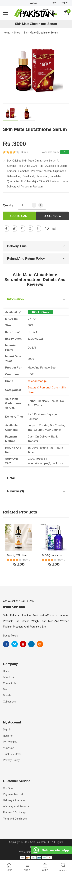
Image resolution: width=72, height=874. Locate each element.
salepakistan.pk (37, 380)
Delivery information (14, 800)
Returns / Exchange (14, 812)
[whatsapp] (30, 228)
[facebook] (6, 228)
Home (6, 32)
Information (15, 299)
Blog (5, 689)
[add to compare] (54, 228)
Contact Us (9, 683)
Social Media (10, 635)
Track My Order (12, 754)
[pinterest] (22, 228)
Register (65, 2)
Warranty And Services (16, 806)
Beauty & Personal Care (43, 387)
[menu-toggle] (5, 12)
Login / (54, 2)
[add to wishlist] (47, 228)
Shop (17, 32)
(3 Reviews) (26, 152)
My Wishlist (10, 741)
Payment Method (13, 794)
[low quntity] (34, 205)
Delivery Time (17, 246)
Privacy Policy (11, 760)
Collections (9, 701)
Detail (11, 478)
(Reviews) (26, 560)
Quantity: (8, 205)
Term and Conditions (15, 818)
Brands (7, 695)
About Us (8, 677)
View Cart (8, 747)
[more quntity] (40, 205)
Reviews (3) (15, 491)
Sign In (7, 729)
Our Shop (8, 788)
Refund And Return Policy (26, 258)
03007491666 (14, 607)
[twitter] (14, 228)
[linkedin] (38, 228)
